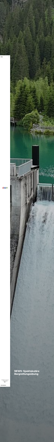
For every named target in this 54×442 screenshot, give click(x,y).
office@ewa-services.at (5, 379)
